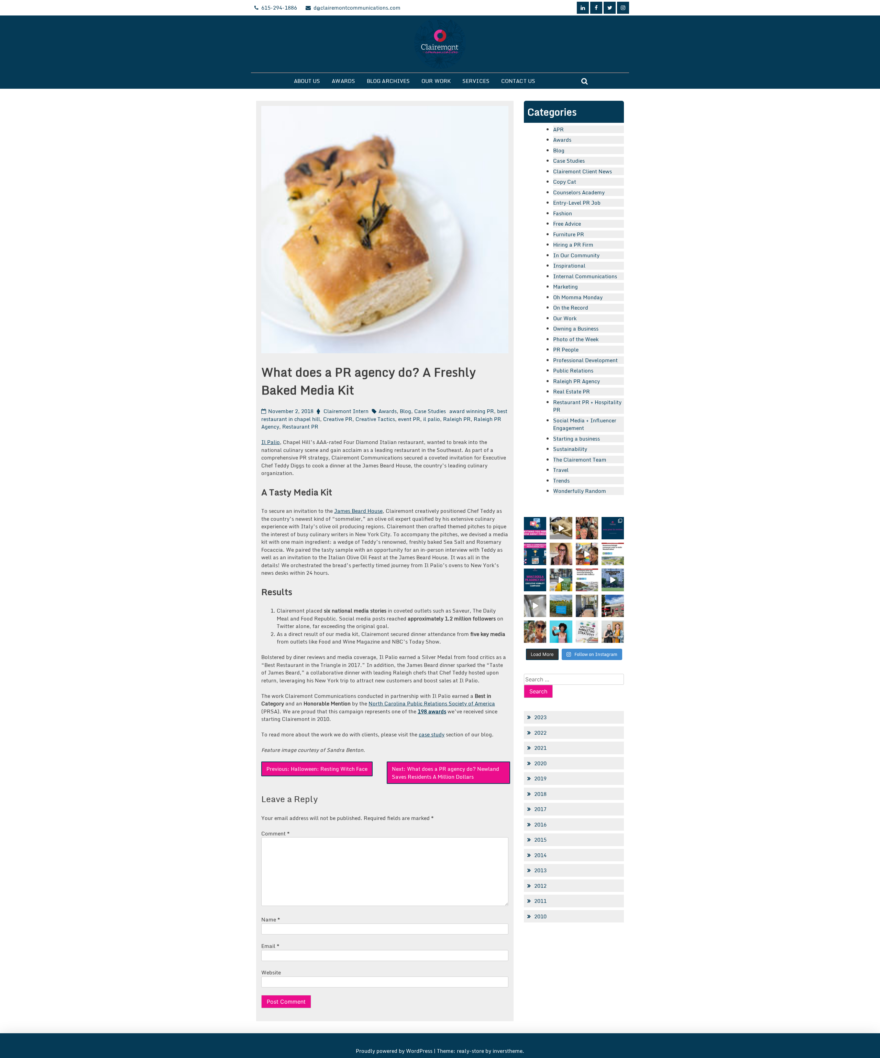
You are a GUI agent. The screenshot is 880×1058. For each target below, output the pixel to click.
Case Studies (430, 411)
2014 (540, 855)
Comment (275, 833)
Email (270, 946)
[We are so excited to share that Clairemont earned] (613, 631)
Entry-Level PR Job (577, 202)
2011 (540, 901)
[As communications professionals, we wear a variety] (535, 554)
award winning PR (471, 411)
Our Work (436, 81)
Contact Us (518, 81)
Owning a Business (575, 328)
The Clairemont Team (579, 459)
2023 (540, 717)
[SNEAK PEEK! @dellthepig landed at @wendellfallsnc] (561, 528)
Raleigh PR (457, 419)
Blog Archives (388, 81)
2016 (540, 824)
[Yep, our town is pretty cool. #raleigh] (561, 606)
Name (270, 919)
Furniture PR (568, 234)
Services (476, 81)
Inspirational (569, 265)
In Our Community (576, 255)
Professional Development (585, 360)
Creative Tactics (375, 419)
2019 (540, 778)
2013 (540, 870)
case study (431, 734)
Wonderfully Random (579, 491)
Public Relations (573, 370)
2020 (540, 763)
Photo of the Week (575, 339)
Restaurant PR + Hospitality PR (587, 406)
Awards (343, 81)
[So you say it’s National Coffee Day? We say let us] (561, 580)
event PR (409, 419)
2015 (540, 839)
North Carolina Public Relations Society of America (431, 703)
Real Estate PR (571, 391)
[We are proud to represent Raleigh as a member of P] (587, 528)
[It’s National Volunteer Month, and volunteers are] (535, 631)
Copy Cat (564, 181)
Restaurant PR (300, 426)
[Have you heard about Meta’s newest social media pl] (535, 528)
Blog (405, 411)
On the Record (570, 307)
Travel (561, 470)
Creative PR (337, 419)
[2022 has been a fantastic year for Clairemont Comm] (613, 528)
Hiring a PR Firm (573, 244)
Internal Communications (585, 276)
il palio (431, 419)
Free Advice (567, 223)
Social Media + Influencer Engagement (584, 424)
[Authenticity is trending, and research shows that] (561, 631)
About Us (307, 81)
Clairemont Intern (345, 411)
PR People (566, 349)
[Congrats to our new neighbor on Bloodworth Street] (613, 606)
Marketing (565, 286)
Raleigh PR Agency (576, 381)
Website (271, 972)
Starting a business (576, 438)
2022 (540, 732)
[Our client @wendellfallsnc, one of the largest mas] (587, 580)
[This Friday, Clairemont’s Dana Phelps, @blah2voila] (561, 554)
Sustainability (570, 449)
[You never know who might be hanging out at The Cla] (535, 606)
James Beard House (358, 511)
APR (558, 129)
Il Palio (270, 442)
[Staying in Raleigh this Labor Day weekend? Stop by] (613, 580)
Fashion (562, 213)
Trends (561, 480)
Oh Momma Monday (578, 297)
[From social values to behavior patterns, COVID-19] (587, 631)
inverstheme (507, 1051)
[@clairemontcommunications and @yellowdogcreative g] (587, 554)
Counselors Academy (579, 192)
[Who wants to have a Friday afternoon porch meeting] (587, 606)
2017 (540, 809)
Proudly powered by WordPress (395, 1051)
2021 (540, 748)
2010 (540, 916)
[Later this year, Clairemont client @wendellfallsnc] (613, 554)
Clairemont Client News (582, 171)
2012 (540, 886)
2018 (540, 794)
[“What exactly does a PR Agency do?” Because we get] (535, 580)
